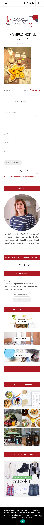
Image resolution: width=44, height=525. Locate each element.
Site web (6, 151)
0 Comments (8, 90)
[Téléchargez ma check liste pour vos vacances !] (31, 399)
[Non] (41, 516)
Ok (23, 521)
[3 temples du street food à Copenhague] (13, 418)
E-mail (6, 143)
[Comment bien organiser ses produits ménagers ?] (31, 437)
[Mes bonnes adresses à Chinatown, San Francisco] (13, 437)
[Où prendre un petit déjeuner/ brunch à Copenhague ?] (31, 418)
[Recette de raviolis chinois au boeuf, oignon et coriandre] (13, 399)
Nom (6, 134)
